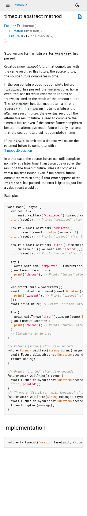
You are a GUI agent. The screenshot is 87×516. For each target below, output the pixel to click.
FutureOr (16, 36)
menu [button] (7, 5)
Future (9, 26)
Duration (16, 31)
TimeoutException (18, 151)
